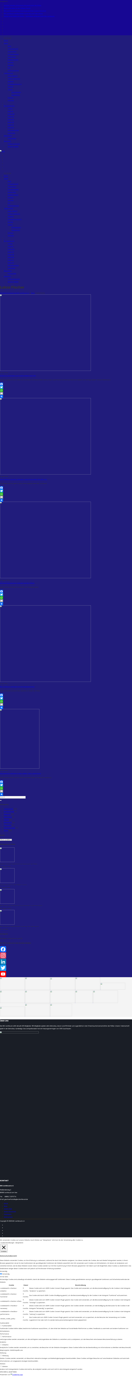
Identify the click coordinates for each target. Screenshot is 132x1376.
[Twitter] (66, 387)
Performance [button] (4, 1334)
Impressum (7, 1214)
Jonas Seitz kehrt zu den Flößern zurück (17, 8)
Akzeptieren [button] (19, 1243)
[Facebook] (66, 384)
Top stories (7, 825)
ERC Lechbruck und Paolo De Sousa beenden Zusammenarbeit (25, 11)
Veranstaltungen (9, 828)
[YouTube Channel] (66, 974)
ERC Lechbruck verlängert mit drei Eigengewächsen (17, 687)
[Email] (66, 393)
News (5, 1206)
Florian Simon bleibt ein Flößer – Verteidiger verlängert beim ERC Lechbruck (29, 16)
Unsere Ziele (8, 1209)
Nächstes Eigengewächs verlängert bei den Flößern (17, 583)
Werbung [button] (3, 1353)
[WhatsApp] (66, 390)
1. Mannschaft (8, 809)
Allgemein (7, 814)
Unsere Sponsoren (10, 1212)
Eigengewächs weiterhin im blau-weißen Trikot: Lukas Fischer (20, 773)
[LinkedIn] (66, 962)
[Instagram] (66, 955)
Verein (6, 831)
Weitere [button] (2, 1364)
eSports (6, 820)
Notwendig (5, 1274)
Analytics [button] (3, 1342)
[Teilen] (66, 396)
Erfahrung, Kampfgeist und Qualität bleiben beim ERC (18, 376)
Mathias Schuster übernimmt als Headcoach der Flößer (22, 5)
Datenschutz (8, 1217)
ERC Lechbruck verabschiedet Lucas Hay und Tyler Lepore (23, 14)
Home (6, 1203)
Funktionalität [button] (4, 1323)
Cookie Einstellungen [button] (7, 1243)
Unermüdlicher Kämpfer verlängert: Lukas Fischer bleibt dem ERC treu (23, 479)
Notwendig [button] (3, 1271)
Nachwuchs (8, 822)
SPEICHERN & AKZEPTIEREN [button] (8, 1372)
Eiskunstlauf (8, 817)
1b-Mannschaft (9, 812)
